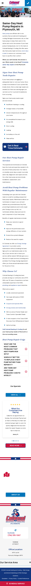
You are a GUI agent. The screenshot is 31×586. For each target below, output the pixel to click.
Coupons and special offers (14, 304)
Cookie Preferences (23, 578)
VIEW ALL (15, 395)
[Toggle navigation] (2, 3)
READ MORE (15, 445)
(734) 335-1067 (14, 535)
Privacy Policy (13, 578)
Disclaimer (5, 578)
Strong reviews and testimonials (16, 308)
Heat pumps (6, 33)
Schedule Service (16, 584)
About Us (15, 495)
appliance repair (16, 285)
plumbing (5, 285)
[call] (28, 3)
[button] (12, 440)
